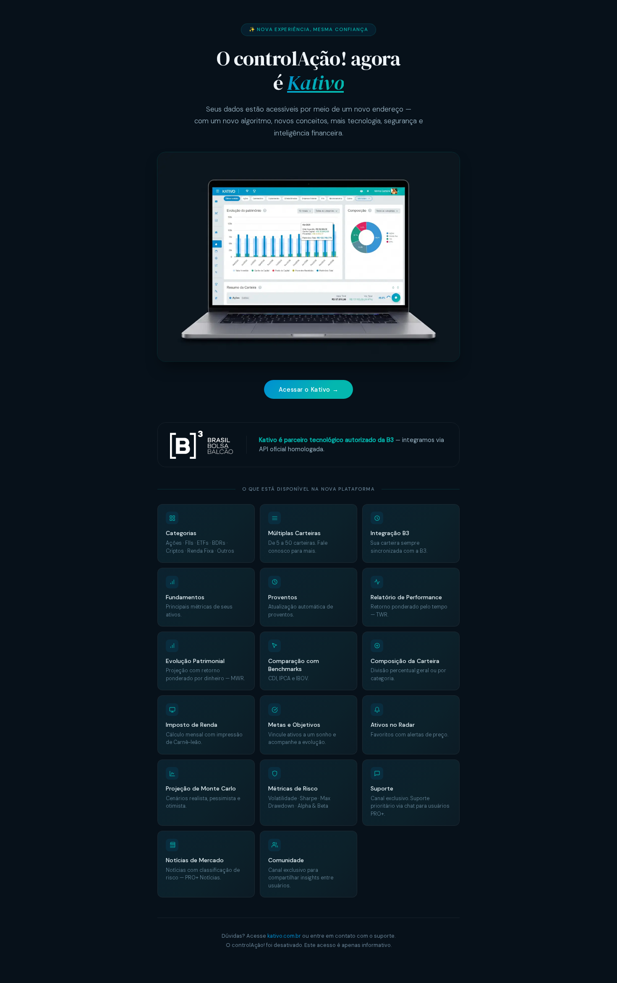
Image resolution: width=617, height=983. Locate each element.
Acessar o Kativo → (308, 389)
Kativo (315, 82)
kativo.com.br (284, 935)
